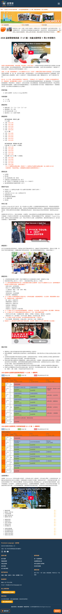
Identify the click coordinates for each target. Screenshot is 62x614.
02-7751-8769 (8, 582)
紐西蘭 (17, 575)
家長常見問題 (37, 566)
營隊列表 (6, 611)
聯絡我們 (57, 611)
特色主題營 (4, 563)
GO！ (55, 510)
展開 (58, 31)
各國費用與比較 (38, 561)
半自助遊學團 (6, 25)
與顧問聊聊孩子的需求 (8, 592)
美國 (6, 575)
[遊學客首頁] (7, 3)
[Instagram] (2, 551)
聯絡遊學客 (26, 606)
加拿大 (9, 575)
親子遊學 (45, 25)
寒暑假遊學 (4, 561)
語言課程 (3, 566)
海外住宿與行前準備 (39, 563)
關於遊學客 (14, 606)
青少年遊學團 (26, 25)
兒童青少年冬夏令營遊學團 (10, 9)
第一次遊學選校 (38, 558)
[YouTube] (8, 551)
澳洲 (14, 575)
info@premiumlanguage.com (14, 585)
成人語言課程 (4, 568)
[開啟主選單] (59, 4)
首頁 (2, 9)
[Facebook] (5, 551)
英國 (2, 575)
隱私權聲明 (20, 606)
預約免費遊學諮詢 (7, 602)
